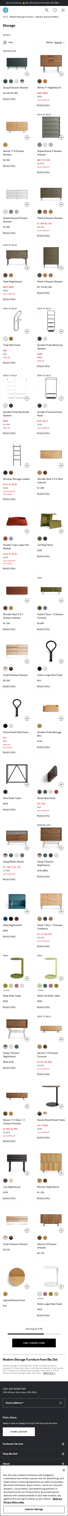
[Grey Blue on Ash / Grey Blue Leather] (45, 608)
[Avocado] (5, 986)
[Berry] (16, 986)
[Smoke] (39, 792)
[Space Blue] (5, 919)
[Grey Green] (39, 144)
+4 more (6, 990)
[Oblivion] (39, 338)
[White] (16, 81)
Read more (48, 1373)
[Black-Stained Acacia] (5, 472)
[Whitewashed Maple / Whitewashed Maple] (11, 1180)
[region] (34, 1490)
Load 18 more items (34, 1343)
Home (5, 17)
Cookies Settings (34, 1509)
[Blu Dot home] (5, 10)
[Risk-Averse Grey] (22, 855)
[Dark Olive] (39, 211)
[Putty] (50, 144)
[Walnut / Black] (39, 1113)
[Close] (64, 1470)
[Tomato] (5, 538)
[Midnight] (45, 538)
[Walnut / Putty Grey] (22, 81)
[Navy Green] (5, 81)
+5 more (40, 1298)
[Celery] (11, 986)
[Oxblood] (16, 919)
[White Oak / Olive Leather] (39, 608)
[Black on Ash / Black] (5, 1180)
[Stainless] (5, 338)
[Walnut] (39, 81)
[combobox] (55, 42)
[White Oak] (45, 81)
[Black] (39, 668)
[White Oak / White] (45, 1113)
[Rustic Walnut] (45, 211)
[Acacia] (11, 472)
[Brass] (11, 338)
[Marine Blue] (11, 81)
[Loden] (39, 538)
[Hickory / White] (5, 668)
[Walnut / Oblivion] (11, 668)
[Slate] (5, 792)
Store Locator (19, 1432)
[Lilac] (11, 538)
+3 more (40, 990)
